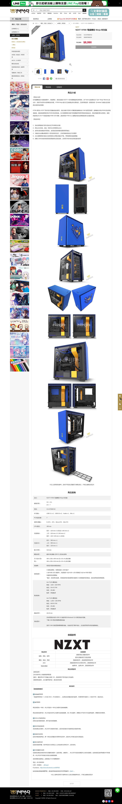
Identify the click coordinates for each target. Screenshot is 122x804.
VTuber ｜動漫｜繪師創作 (100, 19)
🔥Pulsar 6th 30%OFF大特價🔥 (67, 19)
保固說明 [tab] (59, 87)
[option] (59, 3)
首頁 (36, 23)
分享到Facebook (44, 78)
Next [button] (108, 3)
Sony (79, 13)
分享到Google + (47, 78)
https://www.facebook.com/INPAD (50, 767)
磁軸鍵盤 (85, 13)
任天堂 (74, 13)
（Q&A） (71, 771)
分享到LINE (51, 78)
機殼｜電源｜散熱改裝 (19, 24)
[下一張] (72, 71)
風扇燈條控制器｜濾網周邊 (18, 68)
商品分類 (18, 19)
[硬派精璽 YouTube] (112, 801)
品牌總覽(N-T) (15, 32)
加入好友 (117, 790)
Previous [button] (10, 3)
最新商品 (36, 19)
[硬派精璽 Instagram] (106, 801)
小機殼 (13, 44)
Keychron (56, 13)
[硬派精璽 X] (103, 801)
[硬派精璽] (19, 11)
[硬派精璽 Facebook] (109, 801)
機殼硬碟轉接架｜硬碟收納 (18, 77)
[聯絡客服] (120, 404)
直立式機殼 (15, 38)
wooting (33, 13)
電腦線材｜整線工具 (17, 72)
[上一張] (33, 71)
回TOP (72, 783)
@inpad (46, 765)
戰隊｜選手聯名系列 (84, 19)
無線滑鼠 (39, 13)
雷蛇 (61, 13)
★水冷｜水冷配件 (16, 60)
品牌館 (50, 19)
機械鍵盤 (50, 13)
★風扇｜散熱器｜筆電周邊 (18, 56)
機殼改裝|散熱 (15, 63)
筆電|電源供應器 (16, 51)
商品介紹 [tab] (37, 87)
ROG (44, 13)
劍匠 (70, 13)
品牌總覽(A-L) (15, 28)
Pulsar (65, 13)
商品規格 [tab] (48, 87)
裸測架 (13, 47)
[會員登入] (120, 396)
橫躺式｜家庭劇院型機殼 (18, 41)
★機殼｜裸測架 (16, 35)
